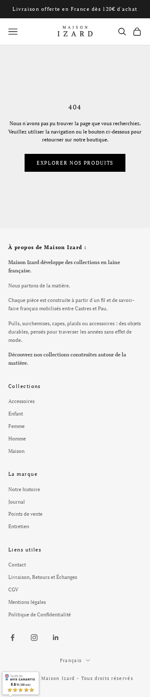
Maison (16, 451)
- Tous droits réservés (105, 678)
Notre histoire (24, 489)
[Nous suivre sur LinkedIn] (56, 637)
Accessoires (21, 401)
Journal (16, 502)
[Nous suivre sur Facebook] (12, 637)
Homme (17, 438)
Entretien (18, 526)
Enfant (15, 413)
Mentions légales (27, 602)
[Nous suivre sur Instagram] (34, 637)
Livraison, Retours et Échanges (42, 577)
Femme (16, 426)
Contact (17, 564)
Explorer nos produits (75, 163)
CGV (13, 589)
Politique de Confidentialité (39, 614)
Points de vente (25, 514)
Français (71, 660)
